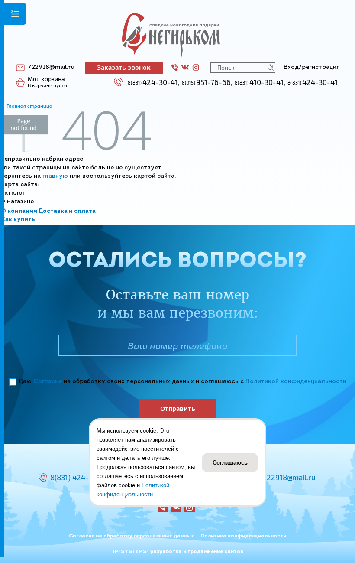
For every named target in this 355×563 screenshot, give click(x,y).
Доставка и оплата (67, 211)
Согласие (47, 381)
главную (55, 176)
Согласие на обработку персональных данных (131, 536)
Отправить (177, 408)
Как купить (18, 219)
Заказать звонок (124, 67)
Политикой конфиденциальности (295, 381)
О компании (19, 211)
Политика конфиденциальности (243, 536)
